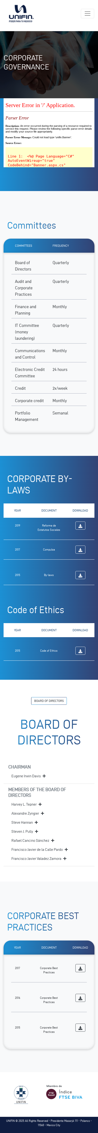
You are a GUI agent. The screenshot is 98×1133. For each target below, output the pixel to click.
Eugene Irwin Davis (26, 776)
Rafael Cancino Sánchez (30, 840)
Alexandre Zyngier (25, 813)
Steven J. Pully (22, 831)
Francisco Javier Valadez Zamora (36, 859)
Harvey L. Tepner (24, 804)
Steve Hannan (22, 822)
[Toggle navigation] (87, 13)
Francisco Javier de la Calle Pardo (37, 849)
